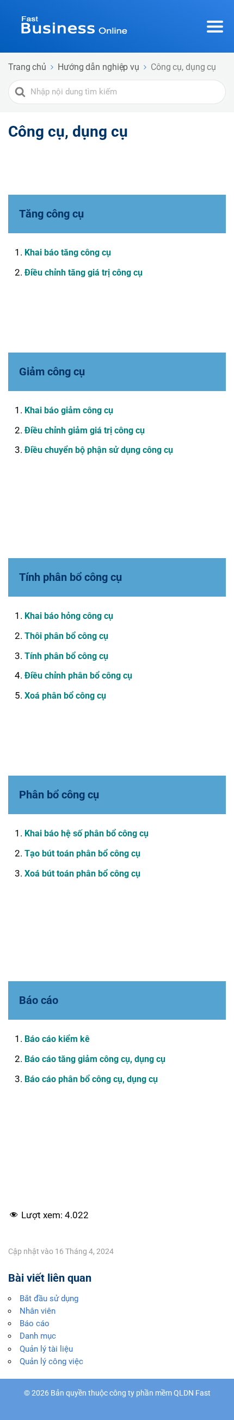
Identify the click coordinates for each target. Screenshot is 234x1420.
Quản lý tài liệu (46, 1349)
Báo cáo (35, 1323)
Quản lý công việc (51, 1361)
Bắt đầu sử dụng (49, 1298)
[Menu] (215, 27)
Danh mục (38, 1336)
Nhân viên (38, 1311)
